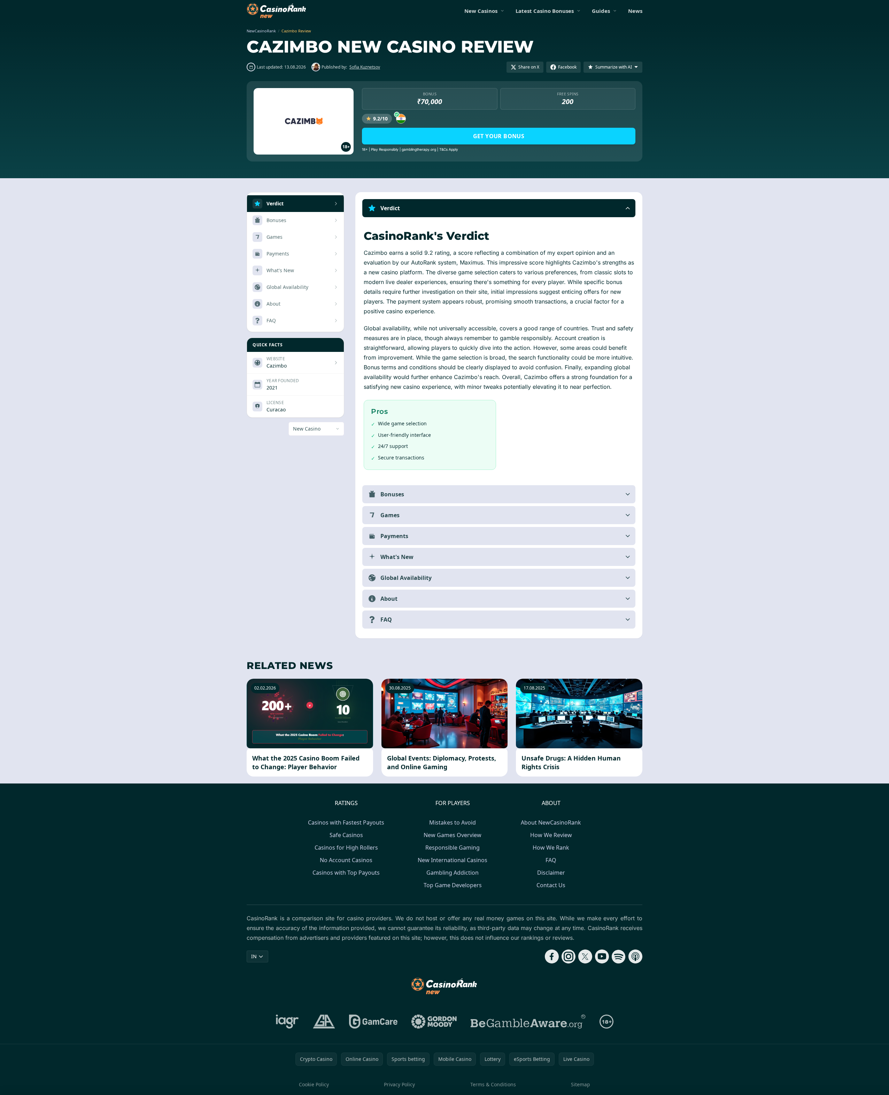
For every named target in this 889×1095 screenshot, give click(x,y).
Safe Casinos (346, 835)
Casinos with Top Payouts (346, 872)
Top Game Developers (453, 885)
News (635, 10)
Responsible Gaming (452, 847)
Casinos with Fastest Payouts (346, 822)
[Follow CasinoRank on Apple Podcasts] (635, 956)
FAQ (551, 860)
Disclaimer (551, 872)
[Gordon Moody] (434, 1022)
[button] (498, 208)
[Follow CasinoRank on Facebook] (552, 956)
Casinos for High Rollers (346, 847)
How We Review (551, 835)
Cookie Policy (314, 1084)
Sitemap (580, 1084)
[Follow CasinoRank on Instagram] (568, 956)
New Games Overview (452, 835)
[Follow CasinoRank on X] (585, 956)
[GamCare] (373, 1022)
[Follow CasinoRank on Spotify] (619, 956)
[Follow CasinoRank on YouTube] (602, 956)
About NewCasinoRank (551, 822)
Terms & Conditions (493, 1084)
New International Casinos (452, 860)
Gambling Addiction (452, 872)
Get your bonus (499, 136)
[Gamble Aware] (528, 1022)
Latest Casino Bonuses (545, 10)
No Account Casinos (346, 860)
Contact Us (550, 885)
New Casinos (480, 10)
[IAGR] (287, 1022)
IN (254, 956)
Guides (601, 10)
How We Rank (551, 847)
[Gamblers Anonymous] (324, 1022)
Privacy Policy (399, 1084)
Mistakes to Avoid (452, 822)
